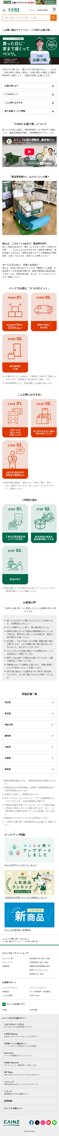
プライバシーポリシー (38, 988)
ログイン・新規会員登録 (38, 10)
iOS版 (4, 1010)
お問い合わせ (35, 995)
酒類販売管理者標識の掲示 (40, 966)
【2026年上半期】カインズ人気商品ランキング (26, 897)
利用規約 (5, 992)
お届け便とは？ (12, 86)
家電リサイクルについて (39, 970)
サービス (23, 939)
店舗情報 (5, 966)
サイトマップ (7, 962)
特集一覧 (13, 939)
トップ (4, 939)
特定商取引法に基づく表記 (40, 958)
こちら (38, 822)
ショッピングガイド (10, 988)
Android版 (33, 1010)
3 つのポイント (11, 94)
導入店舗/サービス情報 (15, 111)
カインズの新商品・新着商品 (18, 930)
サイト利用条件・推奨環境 (40, 992)
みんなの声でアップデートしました (21, 865)
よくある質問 (7, 995)
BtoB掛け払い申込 (37, 974)
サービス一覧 (7, 958)
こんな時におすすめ (14, 102)
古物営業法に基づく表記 (39, 962)
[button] (53, 18)
